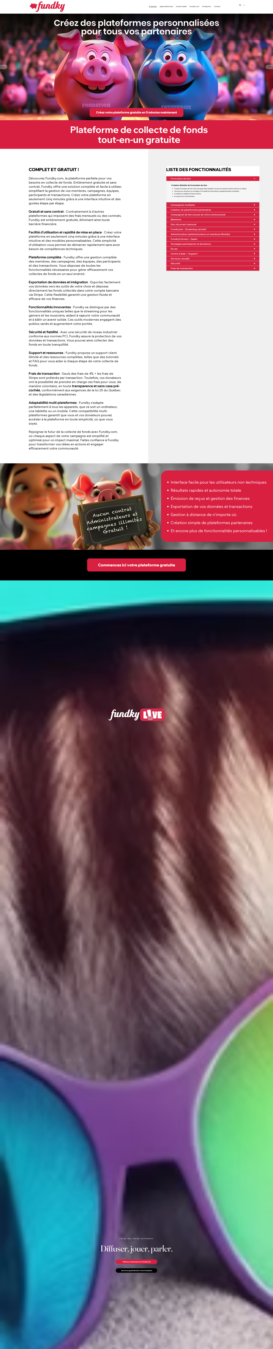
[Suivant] (269, 67)
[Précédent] (3, 67)
